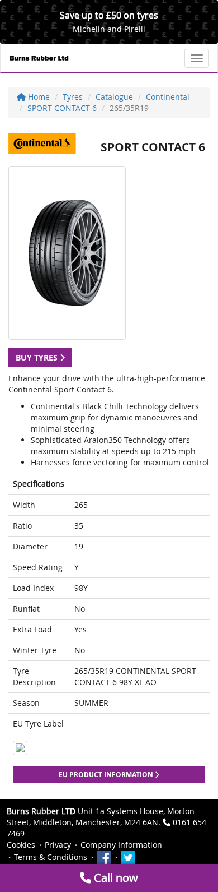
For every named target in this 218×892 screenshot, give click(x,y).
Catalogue (114, 96)
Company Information (121, 844)
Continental (167, 96)
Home (38, 96)
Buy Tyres (38, 357)
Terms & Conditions (50, 857)
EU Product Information (107, 774)
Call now (114, 877)
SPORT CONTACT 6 (62, 108)
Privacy (58, 844)
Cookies (21, 844)
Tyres (73, 96)
